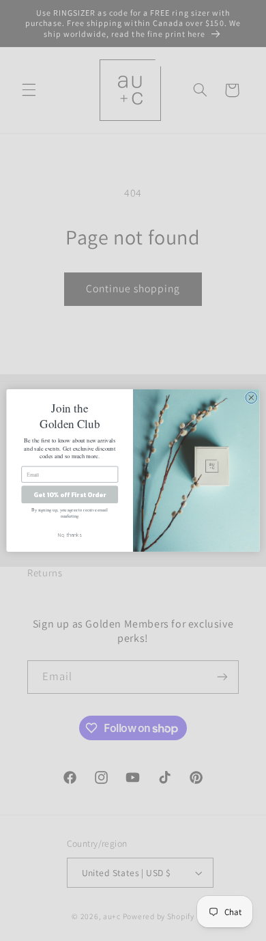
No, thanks (70, 534)
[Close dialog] (251, 398)
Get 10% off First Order (69, 494)
